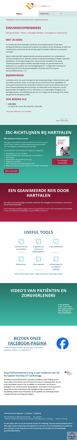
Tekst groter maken (12, 33)
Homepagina (10, 20)
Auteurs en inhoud (61, 419)
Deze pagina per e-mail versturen (56, 33)
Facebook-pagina (27, 343)
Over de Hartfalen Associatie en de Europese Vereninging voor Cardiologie (29, 419)
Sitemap (29, 413)
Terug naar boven (72, 437)
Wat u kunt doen (62, 120)
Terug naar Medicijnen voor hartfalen (18, 111)
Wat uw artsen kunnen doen (24, 20)
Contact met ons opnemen (13, 413)
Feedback (37, 413)
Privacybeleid (37, 417)
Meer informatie (11, 171)
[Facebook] (63, 343)
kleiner (23, 33)
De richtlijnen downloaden (63, 161)
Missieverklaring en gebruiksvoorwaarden (17, 417)
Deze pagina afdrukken (35, 33)
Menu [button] (19, 13)
